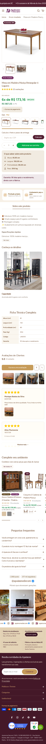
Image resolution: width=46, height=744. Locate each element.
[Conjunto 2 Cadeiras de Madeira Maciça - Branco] (31, 511)
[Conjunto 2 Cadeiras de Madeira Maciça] (33, 481)
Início (4, 17)
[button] (7, 89)
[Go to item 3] (32, 378)
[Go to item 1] (8, 378)
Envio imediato (15, 17)
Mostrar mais (22, 445)
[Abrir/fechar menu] (3, 10)
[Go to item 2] (20, 378)
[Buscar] (38, 10)
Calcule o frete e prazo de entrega (15, 133)
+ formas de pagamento (12, 109)
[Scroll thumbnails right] (41, 378)
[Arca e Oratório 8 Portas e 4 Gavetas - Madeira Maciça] (12, 481)
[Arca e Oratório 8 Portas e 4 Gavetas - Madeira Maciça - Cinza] (9, 514)
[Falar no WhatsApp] (40, 727)
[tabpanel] (23, 227)
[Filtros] (36, 367)
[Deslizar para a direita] (42, 520)
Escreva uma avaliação (17, 367)
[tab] (21, 207)
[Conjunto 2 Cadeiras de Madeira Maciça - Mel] (25, 511)
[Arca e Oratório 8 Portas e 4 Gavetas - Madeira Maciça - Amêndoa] (4, 514)
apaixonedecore (17, 623)
